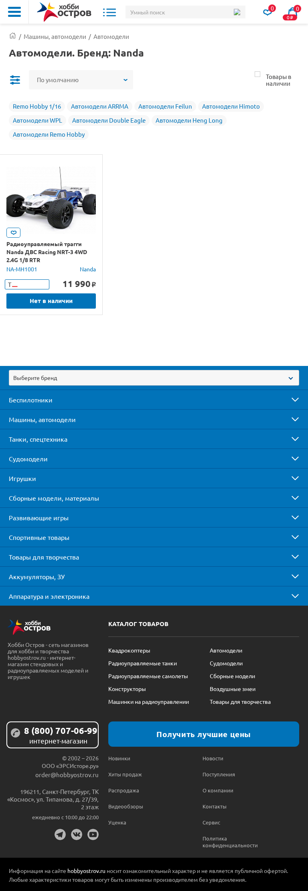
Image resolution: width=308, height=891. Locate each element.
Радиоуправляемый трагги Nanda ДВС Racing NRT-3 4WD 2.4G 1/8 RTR (46, 251)
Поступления (219, 774)
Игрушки (22, 478)
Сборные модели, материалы (54, 498)
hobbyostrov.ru (86, 870)
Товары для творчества (44, 557)
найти (236, 12)
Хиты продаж (125, 774)
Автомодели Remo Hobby (49, 134)
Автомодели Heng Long (189, 120)
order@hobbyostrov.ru (67, 774)
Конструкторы (127, 688)
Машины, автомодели (42, 419)
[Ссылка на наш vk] (76, 834)
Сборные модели (232, 675)
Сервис (211, 822)
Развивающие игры (39, 517)
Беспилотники (31, 400)
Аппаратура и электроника (49, 596)
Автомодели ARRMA (99, 106)
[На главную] (64, 12)
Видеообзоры (125, 806)
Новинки (119, 758)
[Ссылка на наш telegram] (60, 834)
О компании (218, 790)
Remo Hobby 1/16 (37, 106)
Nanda (88, 269)
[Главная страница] (12, 36)
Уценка (117, 822)
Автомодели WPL (37, 120)
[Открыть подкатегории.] (289, 399)
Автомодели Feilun (165, 106)
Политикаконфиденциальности (226, 842)
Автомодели (226, 650)
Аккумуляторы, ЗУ (37, 576)
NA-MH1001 (21, 269)
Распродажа (123, 790)
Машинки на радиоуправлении (148, 701)
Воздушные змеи (232, 688)
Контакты (215, 806)
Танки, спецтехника (38, 439)
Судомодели (28, 459)
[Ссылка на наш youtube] (93, 834)
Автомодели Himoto (231, 106)
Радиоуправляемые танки (142, 663)
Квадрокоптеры (129, 650)
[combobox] (154, 378)
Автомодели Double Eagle (109, 120)
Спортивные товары (39, 537)
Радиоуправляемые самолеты (148, 675)
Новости (213, 758)
